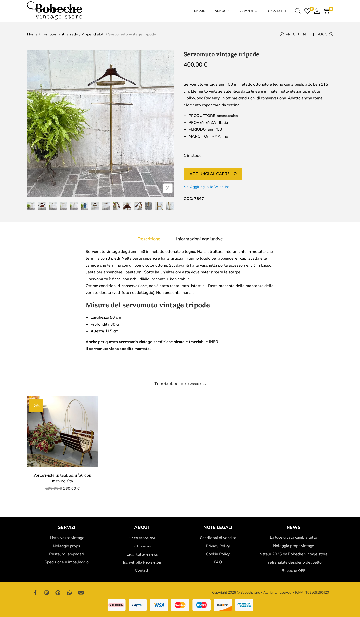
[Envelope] (81, 592)
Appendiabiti (93, 34)
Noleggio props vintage (293, 545)
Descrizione (148, 239)
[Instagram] (47, 592)
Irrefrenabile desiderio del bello (294, 562)
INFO (213, 342)
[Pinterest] (58, 592)
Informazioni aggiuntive (199, 239)
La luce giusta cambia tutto (293, 537)
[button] (206, 187)
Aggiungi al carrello (213, 173)
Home (32, 34)
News (293, 527)
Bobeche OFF (293, 570)
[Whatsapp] (69, 592)
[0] (307, 11)
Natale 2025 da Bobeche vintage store (293, 554)
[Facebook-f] (35, 592)
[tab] (148, 238)
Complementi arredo (59, 34)
